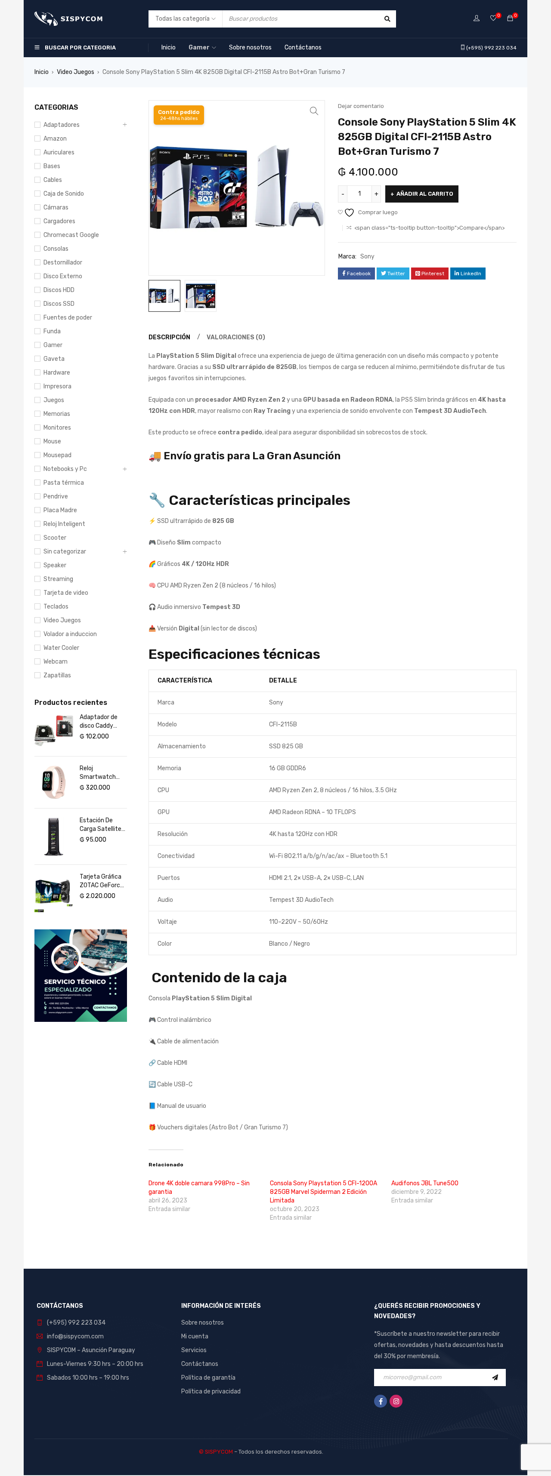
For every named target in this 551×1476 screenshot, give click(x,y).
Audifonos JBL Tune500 (424, 1183)
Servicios (194, 1350)
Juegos (53, 400)
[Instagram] (396, 1401)
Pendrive (55, 496)
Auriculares (58, 152)
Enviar (497, 1377)
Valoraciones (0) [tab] (236, 337)
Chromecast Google (71, 235)
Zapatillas (57, 675)
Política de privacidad (211, 1391)
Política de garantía (208, 1377)
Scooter (54, 537)
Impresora (57, 386)
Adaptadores (61, 125)
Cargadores (59, 221)
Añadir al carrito (424, 194)
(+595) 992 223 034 (76, 1322)
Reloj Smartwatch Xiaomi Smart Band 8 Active (99, 773)
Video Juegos (75, 72)
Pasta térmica (63, 482)
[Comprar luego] (493, 18)
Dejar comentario (361, 106)
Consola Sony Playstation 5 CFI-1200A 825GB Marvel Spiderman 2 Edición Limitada (323, 1192)
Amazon (55, 138)
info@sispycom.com (75, 1336)
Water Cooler (61, 648)
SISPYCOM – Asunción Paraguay (91, 1350)
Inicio (41, 72)
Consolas (55, 248)
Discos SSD (58, 304)
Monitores (57, 427)
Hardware (56, 372)
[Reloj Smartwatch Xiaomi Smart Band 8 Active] (53, 782)
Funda (52, 331)
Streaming (58, 579)
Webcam (55, 661)
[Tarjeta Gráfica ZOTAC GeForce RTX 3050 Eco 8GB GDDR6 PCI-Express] (53, 892)
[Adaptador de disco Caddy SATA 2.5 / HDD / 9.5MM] (53, 730)
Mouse (52, 441)
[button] (314, 111)
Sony (367, 256)
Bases (51, 166)
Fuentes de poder (67, 317)
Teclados (55, 606)
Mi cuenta (194, 1336)
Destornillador (62, 262)
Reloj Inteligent (64, 524)
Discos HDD (58, 290)
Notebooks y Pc (65, 469)
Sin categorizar (64, 551)
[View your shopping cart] (510, 18)
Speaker (54, 565)
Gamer (52, 345)
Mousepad (57, 455)
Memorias (56, 414)
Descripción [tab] (169, 337)
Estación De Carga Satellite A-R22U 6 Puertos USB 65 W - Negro (102, 825)
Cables (52, 180)
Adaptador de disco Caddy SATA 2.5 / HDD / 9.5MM (103, 721)
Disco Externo (62, 276)
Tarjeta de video (65, 593)
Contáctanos (199, 1364)
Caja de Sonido (63, 193)
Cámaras (55, 207)
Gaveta (54, 359)
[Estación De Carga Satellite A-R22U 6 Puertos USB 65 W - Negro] (53, 836)
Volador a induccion (70, 634)
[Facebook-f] (380, 1401)
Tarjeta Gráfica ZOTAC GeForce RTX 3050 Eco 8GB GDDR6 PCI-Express (103, 881)
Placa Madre (60, 510)
